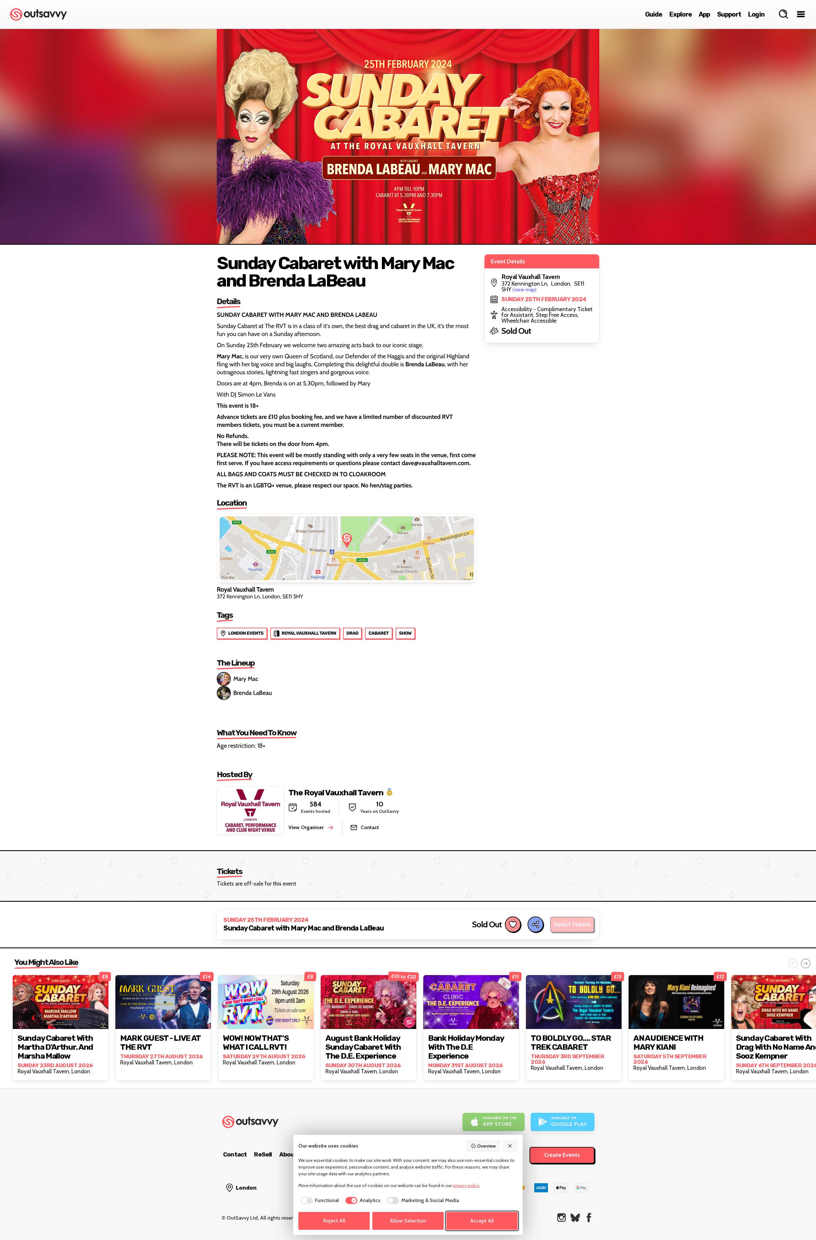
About (288, 1154)
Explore (680, 14)
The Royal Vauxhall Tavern (335, 792)
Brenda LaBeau (252, 693)
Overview (486, 1146)
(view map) (524, 290)
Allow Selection (408, 1221)
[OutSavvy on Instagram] (561, 1217)
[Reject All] (510, 1146)
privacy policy (466, 1185)
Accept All (482, 1221)
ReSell (263, 1154)
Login (756, 14)
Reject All (334, 1221)
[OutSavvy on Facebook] (588, 1217)
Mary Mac (245, 678)
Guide (653, 14)
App (704, 14)
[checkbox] (318, 1200)
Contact (235, 1154)
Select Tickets (572, 924)
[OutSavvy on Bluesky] (575, 1217)
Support (729, 14)
